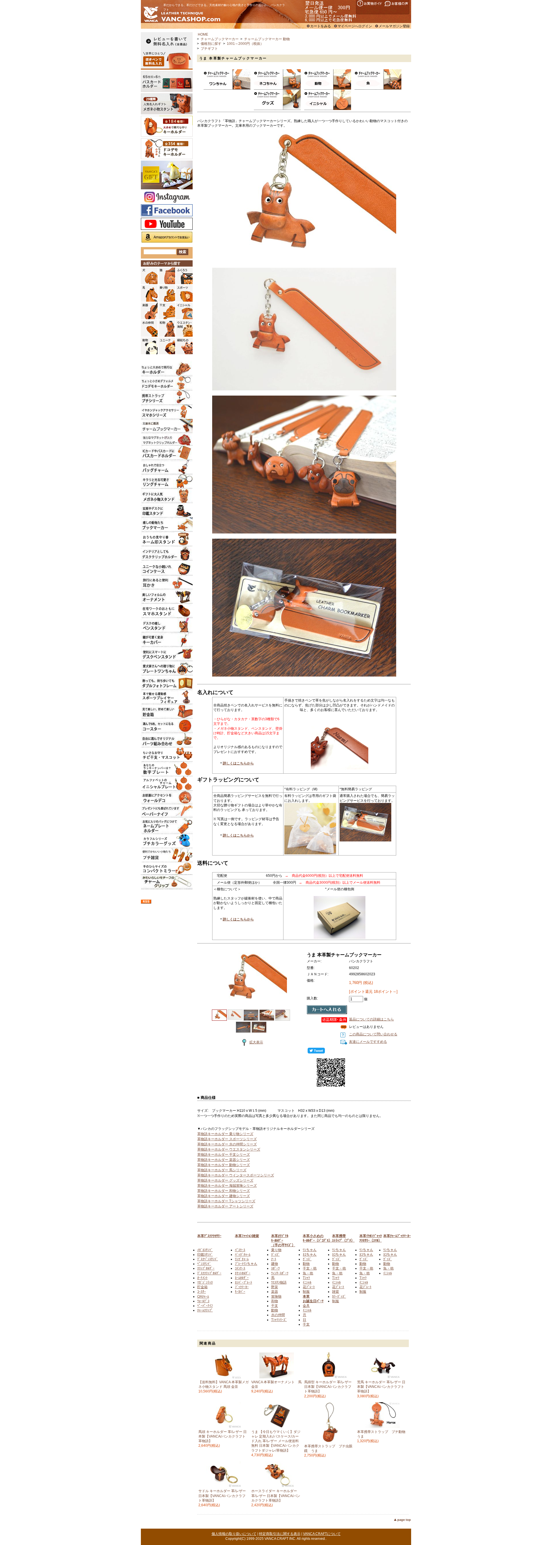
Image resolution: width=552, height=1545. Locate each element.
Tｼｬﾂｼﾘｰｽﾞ (279, 1320)
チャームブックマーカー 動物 (267, 39)
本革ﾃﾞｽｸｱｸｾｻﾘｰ (209, 1236)
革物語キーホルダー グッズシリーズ (225, 1180)
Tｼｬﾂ (306, 1278)
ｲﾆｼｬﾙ (307, 1282)
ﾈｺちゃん (310, 1255)
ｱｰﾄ (273, 1259)
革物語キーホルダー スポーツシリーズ (227, 1139)
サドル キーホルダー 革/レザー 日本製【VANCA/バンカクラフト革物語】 (222, 1495)
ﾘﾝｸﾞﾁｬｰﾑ (242, 1259)
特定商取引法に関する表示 (279, 1534)
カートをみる (320, 26)
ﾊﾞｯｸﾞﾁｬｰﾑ (242, 1255)
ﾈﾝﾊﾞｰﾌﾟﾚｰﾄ (243, 1282)
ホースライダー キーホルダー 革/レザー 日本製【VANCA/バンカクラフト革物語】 (275, 1495)
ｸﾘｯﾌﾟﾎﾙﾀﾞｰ (205, 1268)
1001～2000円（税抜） (245, 44)
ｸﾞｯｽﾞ (275, 1255)
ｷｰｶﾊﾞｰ (240, 1292)
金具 (306, 1306)
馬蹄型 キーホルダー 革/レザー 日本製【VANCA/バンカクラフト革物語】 (328, 1386)
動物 (274, 1310)
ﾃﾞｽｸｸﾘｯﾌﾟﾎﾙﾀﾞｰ (209, 1273)
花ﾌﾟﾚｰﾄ (309, 1287)
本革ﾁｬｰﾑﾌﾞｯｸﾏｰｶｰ (397, 1236)
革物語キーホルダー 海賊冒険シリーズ (227, 1186)
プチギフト (209, 49)
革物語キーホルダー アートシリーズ (225, 1206)
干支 (274, 1306)
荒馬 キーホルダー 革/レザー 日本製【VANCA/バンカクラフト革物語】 (381, 1386)
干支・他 (310, 1268)
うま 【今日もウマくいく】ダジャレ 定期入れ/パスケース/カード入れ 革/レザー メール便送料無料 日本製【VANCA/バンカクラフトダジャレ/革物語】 (275, 1441)
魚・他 (308, 1273)
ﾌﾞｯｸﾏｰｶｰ (242, 1287)
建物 (274, 1264)
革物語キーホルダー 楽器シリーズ (223, 1160)
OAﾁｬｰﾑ (203, 1296)
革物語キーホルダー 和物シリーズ (223, 1191)
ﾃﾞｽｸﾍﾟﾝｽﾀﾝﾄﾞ (207, 1259)
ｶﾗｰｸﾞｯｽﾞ (339, 1296)
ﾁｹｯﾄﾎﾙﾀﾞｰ (242, 1273)
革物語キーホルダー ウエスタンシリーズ (228, 1149)
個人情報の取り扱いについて (234, 1534)
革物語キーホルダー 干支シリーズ (223, 1155)
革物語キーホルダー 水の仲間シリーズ (227, 1144)
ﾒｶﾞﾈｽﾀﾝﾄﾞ (205, 1250)
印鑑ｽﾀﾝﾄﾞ (205, 1255)
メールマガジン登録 (394, 26)
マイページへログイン (355, 26)
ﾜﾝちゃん (310, 1250)
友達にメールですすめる (368, 1042)
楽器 (274, 1292)
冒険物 (276, 1296)
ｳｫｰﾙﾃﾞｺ (203, 1301)
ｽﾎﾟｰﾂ (275, 1268)
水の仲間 (278, 1315)
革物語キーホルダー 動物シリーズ (223, 1165)
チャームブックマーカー (220, 39)
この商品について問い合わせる (373, 1034)
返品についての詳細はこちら (371, 1019)
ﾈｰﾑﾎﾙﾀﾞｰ (242, 1278)
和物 (274, 1301)
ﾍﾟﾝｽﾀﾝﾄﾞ (204, 1264)
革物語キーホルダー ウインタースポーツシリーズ (235, 1175)
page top (404, 1519)
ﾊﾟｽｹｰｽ (240, 1250)
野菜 (274, 1287)
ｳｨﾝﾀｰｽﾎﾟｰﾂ (279, 1273)
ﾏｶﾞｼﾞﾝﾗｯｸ (205, 1282)
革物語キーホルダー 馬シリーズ (221, 1170)
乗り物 (276, 1250)
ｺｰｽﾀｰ (201, 1292)
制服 (306, 1292)
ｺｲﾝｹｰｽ (240, 1268)
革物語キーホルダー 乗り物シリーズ (225, 1134)
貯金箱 (202, 1287)
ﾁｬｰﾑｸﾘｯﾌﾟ (205, 1310)
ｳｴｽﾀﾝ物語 (279, 1282)
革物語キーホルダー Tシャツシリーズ (226, 1201)
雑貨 (335, 1292)
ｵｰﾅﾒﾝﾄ (202, 1278)
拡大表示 (256, 1042)
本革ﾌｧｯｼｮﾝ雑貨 (247, 1236)
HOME (203, 34)
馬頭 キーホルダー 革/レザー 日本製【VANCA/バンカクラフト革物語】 (222, 1436)
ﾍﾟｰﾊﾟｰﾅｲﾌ (205, 1306)
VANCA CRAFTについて (322, 1534)
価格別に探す (211, 44)
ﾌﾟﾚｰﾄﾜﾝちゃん (246, 1264)
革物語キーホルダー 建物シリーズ (223, 1196)
